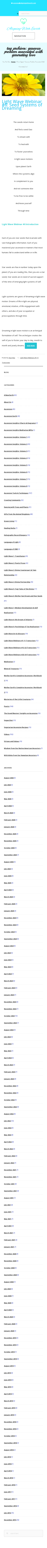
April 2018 (8, 1471)
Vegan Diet (8, 720)
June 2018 (7, 1464)
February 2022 (9, 1156)
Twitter (24, 7)
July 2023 (7, 1037)
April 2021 (8, 1226)
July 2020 (7, 1289)
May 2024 (7, 967)
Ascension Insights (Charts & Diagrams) (20, 423)
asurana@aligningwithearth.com (24, 3)
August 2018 (9, 1450)
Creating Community (12, 500)
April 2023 (8, 1058)
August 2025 (9, 862)
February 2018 (9, 1485)
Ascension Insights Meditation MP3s (18, 430)
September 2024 (10, 939)
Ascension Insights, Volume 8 (15, 486)
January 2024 (9, 995)
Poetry (6, 706)
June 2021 (7, 1212)
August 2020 (9, 1282)
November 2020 (10, 1261)
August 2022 (9, 1114)
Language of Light (11, 542)
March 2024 (8, 981)
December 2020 (10, 1254)
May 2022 (7, 1135)
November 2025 (10, 841)
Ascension (8, 409)
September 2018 (10, 1443)
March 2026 (8, 813)
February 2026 (9, 820)
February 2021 (9, 1240)
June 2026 (7, 792)
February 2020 (9, 1324)
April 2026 (8, 806)
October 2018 (9, 1436)
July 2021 (7, 1205)
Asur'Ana (12, 358)
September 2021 (10, 1191)
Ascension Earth (10, 416)
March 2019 (8, 1401)
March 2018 (8, 1478)
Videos (6, 734)
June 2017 (7, 1492)
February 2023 (9, 1072)
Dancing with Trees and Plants (16, 507)
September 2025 (10, 855)
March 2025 (8, 897)
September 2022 (10, 1107)
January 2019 (9, 1415)
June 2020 (7, 1296)
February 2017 (9, 1499)
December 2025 (10, 834)
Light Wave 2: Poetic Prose (14, 563)
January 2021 (9, 1247)
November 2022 (10, 1093)
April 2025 (8, 890)
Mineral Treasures (11, 669)
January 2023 (9, 1079)
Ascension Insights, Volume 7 (15, 479)
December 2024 (10, 918)
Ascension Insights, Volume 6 (15, 472)
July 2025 (7, 869)
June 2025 (7, 876)
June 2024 (7, 960)
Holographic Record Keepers (15, 535)
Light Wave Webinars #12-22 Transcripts (20, 648)
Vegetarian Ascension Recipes (16, 727)
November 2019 (10, 1345)
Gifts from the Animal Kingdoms (17, 514)
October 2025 (9, 848)
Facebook (20, 7)
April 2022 (8, 1142)
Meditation (8, 662)
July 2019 (7, 1373)
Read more (31, 346)
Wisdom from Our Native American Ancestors (22, 748)
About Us (7, 402)
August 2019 (9, 1366)
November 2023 (10, 1009)
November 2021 (10, 1177)
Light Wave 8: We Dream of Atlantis (18, 620)
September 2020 (10, 1275)
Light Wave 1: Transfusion (14, 556)
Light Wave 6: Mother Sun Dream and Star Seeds (23, 596)
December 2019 (10, 1338)
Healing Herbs (9, 528)
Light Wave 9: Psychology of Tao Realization (21, 627)
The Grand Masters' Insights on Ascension (20, 713)
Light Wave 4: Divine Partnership (17, 582)
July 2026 (7, 785)
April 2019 (8, 1394)
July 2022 (7, 1121)
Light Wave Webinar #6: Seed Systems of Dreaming (22, 105)
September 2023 (10, 1023)
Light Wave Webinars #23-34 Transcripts (20, 655)
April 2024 (8, 974)
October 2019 (9, 1352)
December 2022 (10, 1086)
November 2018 (10, 1429)
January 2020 (9, 1331)
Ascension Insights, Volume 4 (15, 458)
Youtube (27, 7)
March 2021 (8, 1233)
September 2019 (10, 1359)
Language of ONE (11, 549)
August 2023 (9, 1030)
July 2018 (7, 1457)
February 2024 (9, 988)
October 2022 (9, 1100)
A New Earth (9, 395)
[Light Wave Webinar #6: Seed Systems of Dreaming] (23, 85)
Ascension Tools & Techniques (16, 493)
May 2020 (7, 1303)
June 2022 (7, 1128)
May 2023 (7, 1051)
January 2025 (9, 911)
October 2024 (9, 932)
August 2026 (9, 778)
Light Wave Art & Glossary (14, 634)
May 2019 (7, 1387)
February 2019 (9, 1408)
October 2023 (9, 1016)
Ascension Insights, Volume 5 (15, 465)
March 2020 (8, 1317)
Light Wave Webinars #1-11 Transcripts (19, 641)
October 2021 (9, 1184)
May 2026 (7, 799)
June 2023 (7, 1044)
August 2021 (9, 1198)
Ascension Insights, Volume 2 (15, 444)
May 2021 (7, 1219)
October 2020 (9, 1268)
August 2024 (9, 946)
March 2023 (8, 1065)
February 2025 (9, 904)
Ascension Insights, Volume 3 (15, 451)
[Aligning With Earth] (23, 24)
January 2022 (9, 1163)
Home (13, 62)
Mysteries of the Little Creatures (17, 699)
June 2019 (7, 1380)
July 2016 (7, 1513)
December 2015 (10, 1520)
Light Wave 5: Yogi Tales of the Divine (19, 589)
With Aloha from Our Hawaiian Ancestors (20, 755)
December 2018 (10, 1422)
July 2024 (7, 953)
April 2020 (8, 1310)
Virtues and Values (11, 741)
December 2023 (10, 1002)
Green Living (9, 521)
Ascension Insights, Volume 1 (15, 437)
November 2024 (10, 925)
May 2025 (7, 883)
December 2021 (10, 1170)
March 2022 (8, 1149)
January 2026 (9, 827)
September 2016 (10, 1506)
